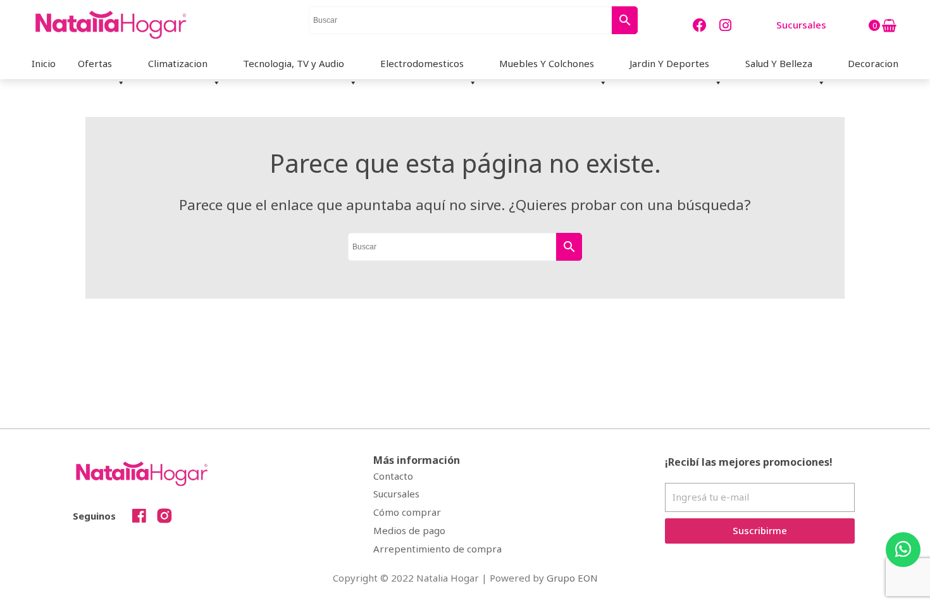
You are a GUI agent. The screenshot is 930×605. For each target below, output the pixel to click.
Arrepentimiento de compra (437, 548)
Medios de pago (409, 530)
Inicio (44, 63)
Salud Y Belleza (778, 63)
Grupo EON (572, 577)
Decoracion (873, 63)
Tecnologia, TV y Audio (293, 63)
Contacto (393, 476)
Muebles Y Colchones (546, 63)
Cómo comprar (407, 512)
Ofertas (95, 63)
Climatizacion (178, 63)
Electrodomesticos (422, 63)
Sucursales (396, 493)
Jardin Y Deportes (669, 63)
